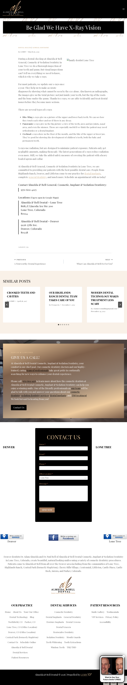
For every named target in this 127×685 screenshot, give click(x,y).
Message (43, 484)
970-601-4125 (28, 189)
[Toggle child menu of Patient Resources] (30, 657)
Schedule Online (28, 642)
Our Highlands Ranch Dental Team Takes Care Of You (63, 296)
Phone (42, 464)
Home (8, 612)
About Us (17, 612)
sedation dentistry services (35, 395)
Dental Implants (54, 617)
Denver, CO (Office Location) (21, 632)
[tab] (58, 324)
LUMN (23, 52)
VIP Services (97, 617)
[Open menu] (123, 9)
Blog (32, 617)
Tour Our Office (31, 612)
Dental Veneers (63, 627)
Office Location (46, 474)
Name (42, 444)
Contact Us (13, 642)
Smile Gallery (98, 612)
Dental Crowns (73, 622)
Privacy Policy (112, 617)
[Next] (120, 305)
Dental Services (20, 652)
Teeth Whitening (54, 642)
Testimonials (113, 612)
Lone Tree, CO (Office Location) (22, 627)
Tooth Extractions (72, 642)
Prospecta (55, 305)
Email (42, 454)
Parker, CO (30, 622)
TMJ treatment (79, 395)
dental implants (92, 173)
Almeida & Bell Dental (21, 647)
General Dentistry (40, 48)
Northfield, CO (15, 622)
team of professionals (37, 370)
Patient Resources (20, 657)
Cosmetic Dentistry (63, 612)
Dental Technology (19, 617)
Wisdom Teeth (58, 647)
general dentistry (37, 177)
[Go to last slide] (7, 305)
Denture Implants (55, 622)
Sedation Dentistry (55, 637)
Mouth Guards (73, 637)
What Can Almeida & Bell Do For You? (95, 261)
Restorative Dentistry (63, 632)
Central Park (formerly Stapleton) (22, 637)
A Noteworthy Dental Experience (30, 261)
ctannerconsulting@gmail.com (105, 308)
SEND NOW (47, 510)
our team (75, 388)
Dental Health (24, 48)
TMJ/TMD (71, 647)
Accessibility (105, 622)
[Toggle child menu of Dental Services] (29, 652)
